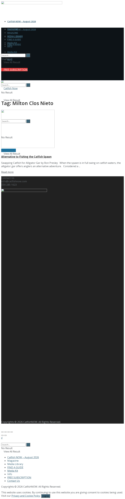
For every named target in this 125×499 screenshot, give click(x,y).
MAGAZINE (12, 32)
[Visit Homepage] (9, 88)
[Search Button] (28, 85)
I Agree (45, 496)
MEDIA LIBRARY (15, 36)
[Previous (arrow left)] (2, 435)
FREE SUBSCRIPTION (15, 69)
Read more (7, 172)
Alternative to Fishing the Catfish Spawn (26, 156)
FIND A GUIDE (14, 39)
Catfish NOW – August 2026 (21, 21)
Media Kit (12, 51)
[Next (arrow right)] (5, 435)
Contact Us (13, 481)
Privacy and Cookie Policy (25, 495)
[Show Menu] (2, 72)
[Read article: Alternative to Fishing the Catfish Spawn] (62, 129)
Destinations (8, 150)
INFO (9, 46)
